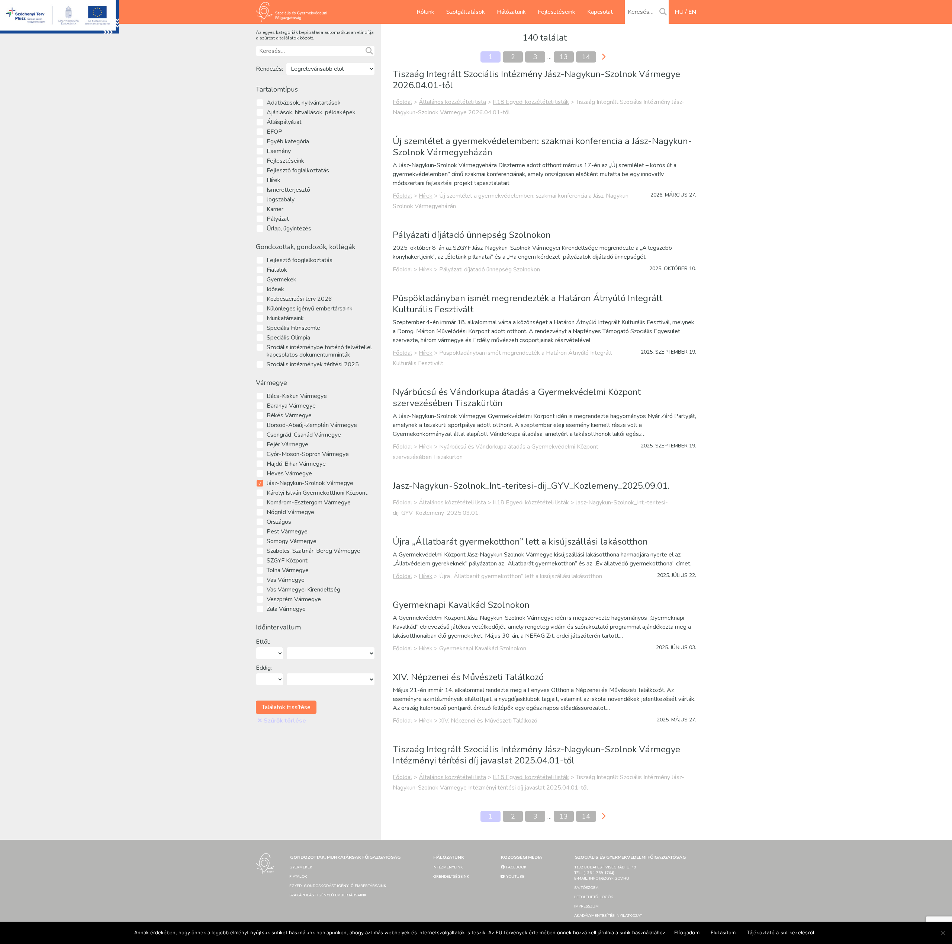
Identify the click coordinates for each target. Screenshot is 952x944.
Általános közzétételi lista (452, 102)
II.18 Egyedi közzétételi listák (531, 102)
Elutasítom (723, 932)
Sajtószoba (586, 887)
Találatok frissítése (286, 707)
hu (679, 12)
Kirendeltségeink (450, 876)
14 (586, 56)
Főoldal (402, 102)
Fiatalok (298, 876)
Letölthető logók (593, 897)
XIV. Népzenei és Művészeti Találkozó (468, 677)
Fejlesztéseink (556, 12)
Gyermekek (300, 867)
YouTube (514, 876)
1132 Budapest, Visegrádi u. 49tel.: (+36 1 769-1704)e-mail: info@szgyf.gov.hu (605, 873)
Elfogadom (686, 932)
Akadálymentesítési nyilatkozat (608, 915)
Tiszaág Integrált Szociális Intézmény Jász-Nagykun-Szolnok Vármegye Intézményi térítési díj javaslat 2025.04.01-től (536, 754)
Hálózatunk (511, 12)
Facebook (516, 867)
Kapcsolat (600, 12)
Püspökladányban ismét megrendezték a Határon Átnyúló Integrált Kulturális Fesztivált (527, 303)
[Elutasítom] (942, 933)
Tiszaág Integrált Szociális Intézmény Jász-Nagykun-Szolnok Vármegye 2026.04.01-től (536, 79)
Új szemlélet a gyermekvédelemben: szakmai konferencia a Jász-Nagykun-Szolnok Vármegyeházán (542, 146)
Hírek (425, 196)
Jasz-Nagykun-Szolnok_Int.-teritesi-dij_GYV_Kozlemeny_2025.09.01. (531, 486)
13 (564, 56)
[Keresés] (663, 12)
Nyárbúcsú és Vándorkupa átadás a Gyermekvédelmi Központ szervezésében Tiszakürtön (517, 397)
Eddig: (264, 668)
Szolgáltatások (465, 12)
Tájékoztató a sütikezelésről (780, 932)
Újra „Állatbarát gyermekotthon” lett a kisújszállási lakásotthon (520, 542)
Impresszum (586, 906)
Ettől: (263, 642)
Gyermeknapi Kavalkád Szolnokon (461, 605)
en (692, 12)
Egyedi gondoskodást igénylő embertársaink (337, 886)
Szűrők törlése (281, 721)
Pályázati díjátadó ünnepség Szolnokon (472, 235)
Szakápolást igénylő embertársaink (328, 895)
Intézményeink (447, 867)
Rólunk (425, 12)
